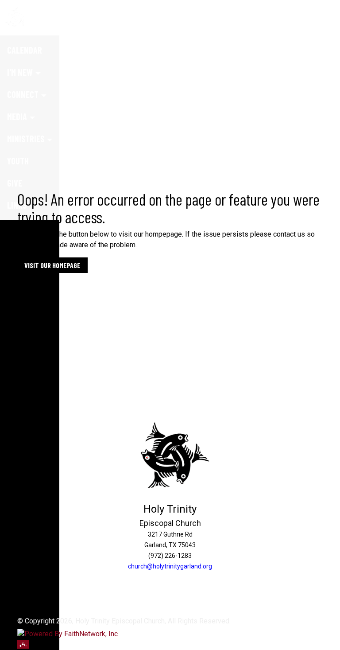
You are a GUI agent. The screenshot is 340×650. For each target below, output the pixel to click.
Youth (18, 161)
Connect (23, 94)
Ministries (25, 138)
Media (17, 116)
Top (23, 644)
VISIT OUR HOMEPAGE (52, 265)
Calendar (24, 50)
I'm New (20, 72)
